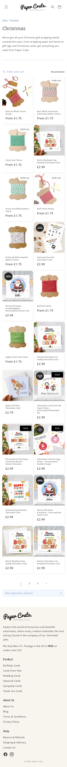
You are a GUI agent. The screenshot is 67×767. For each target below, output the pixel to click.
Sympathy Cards (12, 685)
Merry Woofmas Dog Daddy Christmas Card (16, 562)
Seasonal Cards (12, 680)
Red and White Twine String (15, 112)
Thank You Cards (12, 691)
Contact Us (9, 747)
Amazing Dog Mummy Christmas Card (15, 511)
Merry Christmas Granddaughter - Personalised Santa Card (17, 308)
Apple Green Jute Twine (16, 357)
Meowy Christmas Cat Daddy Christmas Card (47, 358)
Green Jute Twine (13, 160)
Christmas (14, 20)
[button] (6, 7)
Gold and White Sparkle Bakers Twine (16, 258)
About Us (8, 706)
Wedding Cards (12, 675)
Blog (5, 711)
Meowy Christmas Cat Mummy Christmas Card (48, 562)
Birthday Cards (11, 665)
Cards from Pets (12, 670)
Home (4, 20)
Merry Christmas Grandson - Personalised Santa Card (49, 512)
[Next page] (46, 583)
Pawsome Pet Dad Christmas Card (45, 258)
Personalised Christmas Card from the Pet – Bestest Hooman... (16, 461)
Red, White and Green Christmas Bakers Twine (49, 112)
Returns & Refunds (14, 737)
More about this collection (33, 593)
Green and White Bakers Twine (17, 210)
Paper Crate (37, 761)
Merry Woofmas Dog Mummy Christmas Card (48, 161)
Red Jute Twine (44, 306)
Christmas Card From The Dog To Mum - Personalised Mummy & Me (49, 409)
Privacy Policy (11, 721)
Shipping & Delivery (14, 742)
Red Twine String (45, 209)
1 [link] (21, 583)
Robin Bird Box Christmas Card (12, 407)
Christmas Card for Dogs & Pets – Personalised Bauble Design (48, 461)
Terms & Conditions (14, 716)
